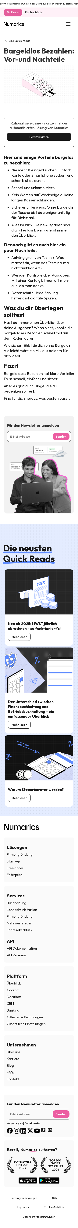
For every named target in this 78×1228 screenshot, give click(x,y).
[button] (68, 24)
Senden (61, 436)
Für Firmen (13, 12)
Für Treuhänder (34, 12)
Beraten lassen (39, 137)
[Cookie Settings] (9, 1218)
